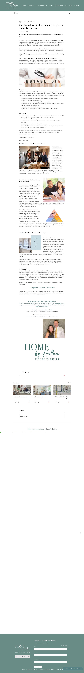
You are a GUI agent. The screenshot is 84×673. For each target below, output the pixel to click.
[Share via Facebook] (19, 372)
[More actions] (64, 21)
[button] (69, 13)
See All (69, 382)
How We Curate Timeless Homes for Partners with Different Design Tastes (21, 398)
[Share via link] (28, 372)
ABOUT (29, 669)
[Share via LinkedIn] (25, 372)
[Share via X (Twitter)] (22, 372)
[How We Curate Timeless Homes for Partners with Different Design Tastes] (22, 390)
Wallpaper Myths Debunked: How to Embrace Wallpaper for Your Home (61, 398)
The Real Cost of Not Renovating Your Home (41, 398)
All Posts (15, 13)
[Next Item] (80, 532)
